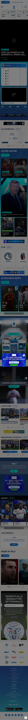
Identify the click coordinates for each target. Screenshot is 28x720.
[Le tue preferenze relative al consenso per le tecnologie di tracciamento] (25, 717)
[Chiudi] (24, 355)
